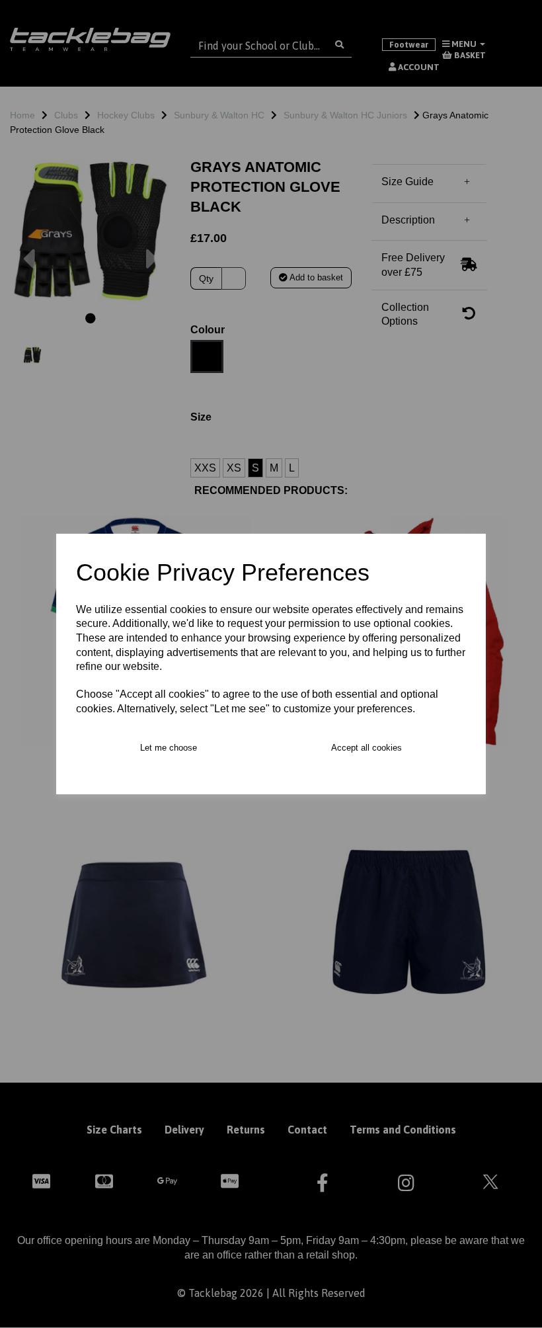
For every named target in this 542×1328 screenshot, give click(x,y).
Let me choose (168, 748)
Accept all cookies (366, 748)
